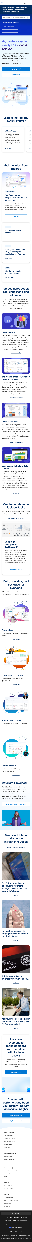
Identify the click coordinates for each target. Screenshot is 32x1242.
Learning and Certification (11, 1200)
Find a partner (8, 1185)
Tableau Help (7, 1203)
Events (5, 1176)
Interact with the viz (16, 569)
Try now (7, 237)
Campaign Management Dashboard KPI (11, 544)
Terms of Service (12, 1220)
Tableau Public (8, 1156)
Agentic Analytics (8, 1135)
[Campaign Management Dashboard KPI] (16, 529)
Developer (16, 1217)
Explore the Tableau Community (16, 804)
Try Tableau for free (16, 1115)
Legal (5, 1220)
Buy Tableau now (15, 1121)
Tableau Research (8, 1144)
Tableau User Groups (9, 1159)
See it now (16, 216)
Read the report (9, 277)
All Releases (7, 1206)
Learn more (8, 258)
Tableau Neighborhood (10, 1171)
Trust (6, 1217)
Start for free (16, 74)
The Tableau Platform (16, 398)
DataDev (6, 1165)
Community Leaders (9, 1162)
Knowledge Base (8, 1197)
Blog (11, 1217)
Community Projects (9, 1168)
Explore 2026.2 (16, 1072)
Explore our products (16, 442)
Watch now (15, 69)
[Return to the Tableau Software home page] (7, 2)
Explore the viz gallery (15, 518)
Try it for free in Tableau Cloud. (10, 11)
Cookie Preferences (22, 1224)
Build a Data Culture (9, 1138)
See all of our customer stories (16, 847)
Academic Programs (9, 1173)
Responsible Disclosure (10, 1224)
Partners (6, 1182)
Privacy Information (22, 1220)
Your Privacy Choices (17, 1227)
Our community (16, 353)
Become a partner (9, 1188)
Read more (16, 895)
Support (6, 1194)
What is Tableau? (9, 1132)
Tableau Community (10, 1153)
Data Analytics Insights (10, 1141)
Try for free (8, 148)
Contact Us (7, 1147)
